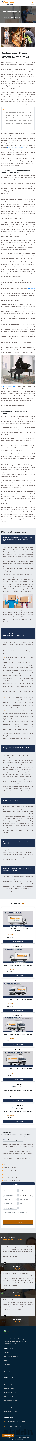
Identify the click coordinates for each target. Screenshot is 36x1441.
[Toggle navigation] (32, 3)
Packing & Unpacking (10, 1392)
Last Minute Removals (10, 1411)
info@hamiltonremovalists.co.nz (16, 1421)
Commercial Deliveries (10, 1408)
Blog (5, 1360)
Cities (8, 15)
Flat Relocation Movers (10, 1400)
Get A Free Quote (18, 1222)
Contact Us (7, 1364)
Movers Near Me (9, 1372)
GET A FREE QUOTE (18, 941)
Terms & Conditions (9, 1368)
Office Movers (8, 1381)
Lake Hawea (15, 15)
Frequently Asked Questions (12, 1356)
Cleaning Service (9, 1396)
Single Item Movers (9, 1404)
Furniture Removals (9, 1388)
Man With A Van (8, 1385)
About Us (6, 1352)
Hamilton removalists (9, 386)
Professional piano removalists (16, 147)
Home (3, 15)
